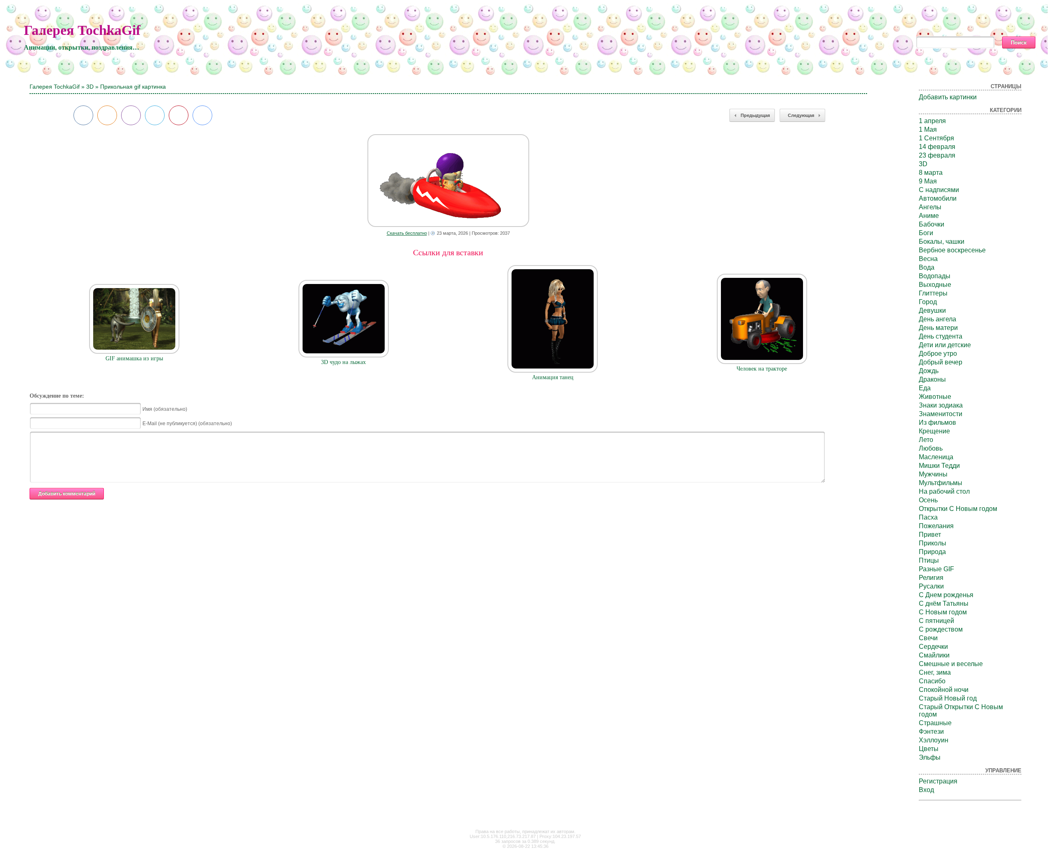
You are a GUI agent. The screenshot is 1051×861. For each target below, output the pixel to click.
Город (928, 301)
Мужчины (933, 474)
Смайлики (934, 655)
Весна (928, 258)
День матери (938, 327)
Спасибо (932, 681)
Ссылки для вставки (448, 252)
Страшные (935, 722)
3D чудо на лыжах (343, 362)
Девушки (932, 310)
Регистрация (938, 781)
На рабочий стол (944, 491)
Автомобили (938, 198)
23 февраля (937, 155)
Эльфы (930, 757)
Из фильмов (937, 422)
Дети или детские (945, 344)
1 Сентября (936, 138)
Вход (926, 789)
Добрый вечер (940, 362)
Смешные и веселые (951, 663)
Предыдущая (755, 115)
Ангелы (930, 207)
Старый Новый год (948, 698)
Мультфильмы (940, 482)
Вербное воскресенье (952, 250)
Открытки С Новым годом (958, 508)
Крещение (934, 431)
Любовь (931, 448)
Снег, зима (935, 672)
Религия (931, 577)
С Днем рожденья (946, 594)
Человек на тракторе (762, 369)
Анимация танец (553, 377)
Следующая (801, 115)
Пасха (928, 517)
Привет (930, 534)
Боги (926, 232)
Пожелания (936, 525)
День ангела (937, 319)
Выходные (935, 284)
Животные (935, 396)
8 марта (931, 172)
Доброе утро (938, 353)
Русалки (931, 586)
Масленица (936, 456)
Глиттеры (933, 293)
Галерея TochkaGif (82, 30)
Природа (932, 551)
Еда (925, 388)
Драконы (932, 379)
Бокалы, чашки (941, 241)
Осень (928, 500)
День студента (940, 336)
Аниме (929, 215)
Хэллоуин (933, 740)
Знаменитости (940, 413)
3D (90, 86)
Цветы (929, 748)
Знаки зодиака (941, 405)
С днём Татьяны (943, 603)
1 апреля (932, 120)
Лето (926, 439)
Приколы (932, 543)
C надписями (939, 189)
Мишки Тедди (939, 465)
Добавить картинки (948, 97)
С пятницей (936, 620)
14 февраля (937, 146)
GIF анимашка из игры (134, 358)
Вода (926, 267)
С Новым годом (943, 612)
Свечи (928, 637)
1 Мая (928, 129)
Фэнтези (931, 731)
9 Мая (928, 181)
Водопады (934, 275)
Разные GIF (936, 569)
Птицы (929, 560)
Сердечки (933, 646)
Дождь (929, 370)
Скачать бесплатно (407, 233)
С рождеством (941, 629)
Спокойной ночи (943, 689)
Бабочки (931, 224)
